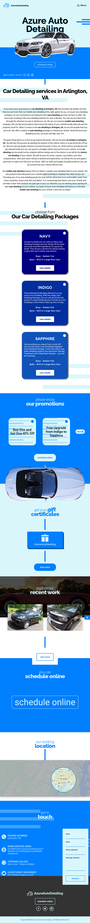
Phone (72, 850)
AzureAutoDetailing (20, 6)
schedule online (45, 64)
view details (45, 268)
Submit (75, 878)
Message (72, 858)
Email (68, 842)
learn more (45, 567)
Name (68, 834)
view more (45, 657)
